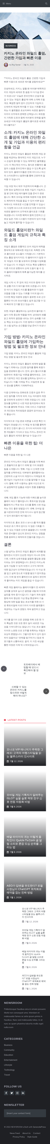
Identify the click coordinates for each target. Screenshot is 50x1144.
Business (11, 46)
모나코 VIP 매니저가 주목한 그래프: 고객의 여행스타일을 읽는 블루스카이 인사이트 (25, 753)
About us (26, 1133)
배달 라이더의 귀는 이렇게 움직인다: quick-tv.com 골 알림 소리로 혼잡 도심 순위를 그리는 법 (33, 957)
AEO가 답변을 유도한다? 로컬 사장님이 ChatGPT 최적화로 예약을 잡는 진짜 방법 (25, 889)
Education (8, 1055)
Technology (9, 1070)
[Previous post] (4, 669)
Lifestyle (8, 1065)
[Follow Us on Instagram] (17, 1093)
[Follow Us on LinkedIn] (23, 1093)
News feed (15, 1133)
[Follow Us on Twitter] (12, 1093)
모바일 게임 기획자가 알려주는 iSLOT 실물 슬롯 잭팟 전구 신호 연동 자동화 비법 (25, 798)
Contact (36, 1133)
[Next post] (46, 691)
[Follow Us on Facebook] (6, 1093)
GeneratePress (39, 1127)
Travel (7, 1075)
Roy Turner (16, 65)
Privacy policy (19, 1137)
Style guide (32, 1137)
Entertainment (10, 1060)
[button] (46, 3)
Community (9, 1050)
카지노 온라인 (10, 363)
